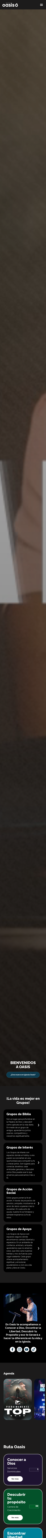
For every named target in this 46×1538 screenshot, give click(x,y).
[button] (41, 4)
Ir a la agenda (18, 1403)
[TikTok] (33, 1349)
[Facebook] (12, 1349)
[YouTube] (26, 1349)
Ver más (15, 1479)
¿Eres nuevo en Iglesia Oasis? (23, 1075)
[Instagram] (19, 1349)
